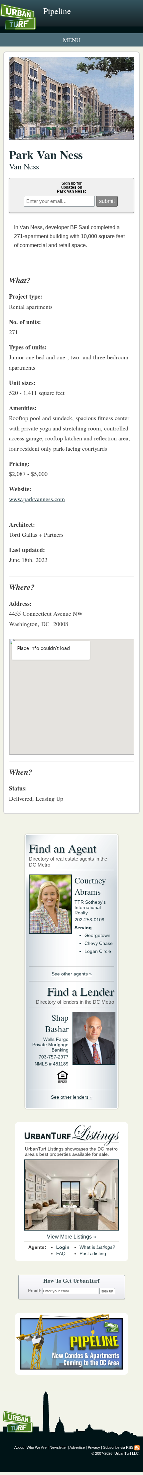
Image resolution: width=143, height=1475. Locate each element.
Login (63, 1247)
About (19, 1447)
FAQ (61, 1253)
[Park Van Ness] (71, 143)
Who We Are (37, 1447)
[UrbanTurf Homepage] (35, 26)
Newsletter (58, 1447)
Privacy (94, 1447)
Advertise (77, 1447)
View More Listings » (71, 1237)
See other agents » (72, 973)
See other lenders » (71, 1097)
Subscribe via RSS (118, 1447)
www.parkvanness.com (37, 499)
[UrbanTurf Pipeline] (71, 1373)
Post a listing (92, 1253)
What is (97, 1247)
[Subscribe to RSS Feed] (137, 1447)
